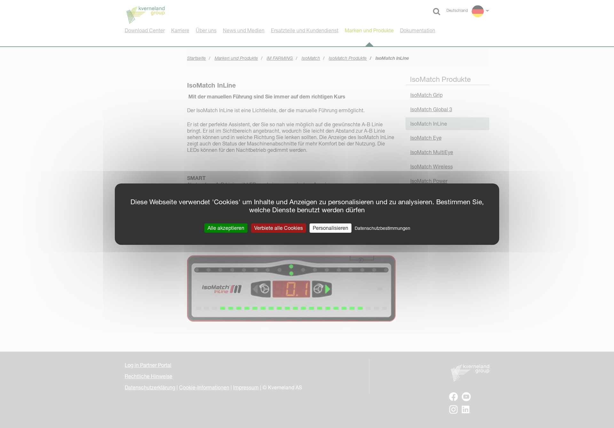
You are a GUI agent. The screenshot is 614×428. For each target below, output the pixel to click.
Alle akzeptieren (226, 227)
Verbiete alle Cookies (278, 227)
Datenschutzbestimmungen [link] (382, 228)
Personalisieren (330, 227)
